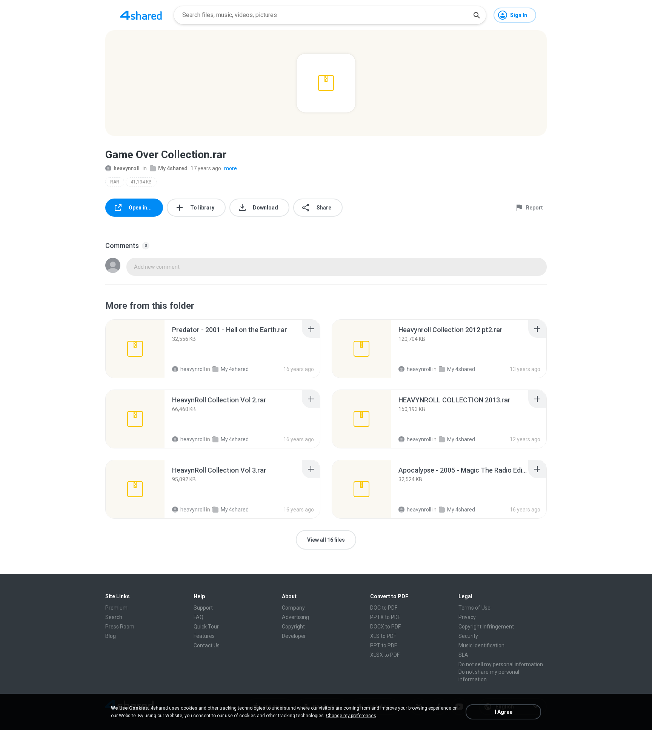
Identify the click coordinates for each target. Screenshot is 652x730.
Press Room (119, 627)
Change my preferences (351, 715)
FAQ (198, 617)
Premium (116, 608)
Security (468, 636)
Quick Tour (206, 627)
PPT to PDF (383, 645)
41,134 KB (141, 182)
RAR (114, 182)
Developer (294, 636)
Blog (110, 636)
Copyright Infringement (486, 627)
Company (293, 608)
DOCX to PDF (385, 627)
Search (113, 617)
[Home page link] (141, 15)
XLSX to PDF (385, 655)
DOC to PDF (383, 608)
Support (203, 608)
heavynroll (127, 168)
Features (204, 636)
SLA (463, 655)
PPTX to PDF (385, 617)
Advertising (295, 617)
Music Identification (481, 645)
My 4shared (173, 168)
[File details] (135, 349)
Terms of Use (474, 608)
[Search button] (476, 15)
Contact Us (207, 645)
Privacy (467, 617)
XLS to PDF (383, 636)
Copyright (293, 627)
